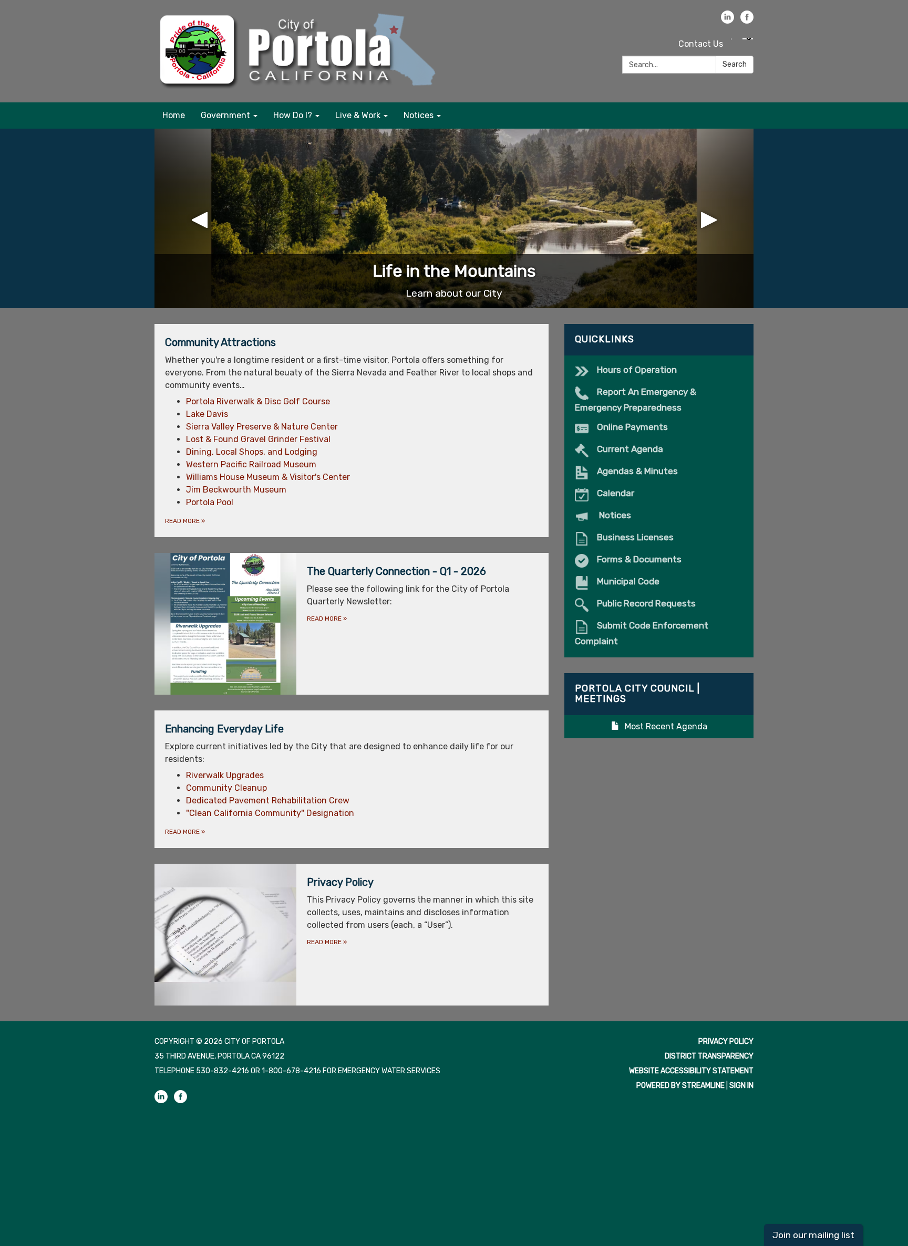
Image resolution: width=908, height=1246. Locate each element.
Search (735, 64)
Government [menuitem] (225, 115)
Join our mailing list (813, 1235)
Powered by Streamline (680, 1085)
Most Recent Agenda (666, 726)
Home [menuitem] (173, 115)
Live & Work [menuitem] (357, 115)
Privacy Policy (726, 1041)
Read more (185, 521)
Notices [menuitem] (419, 115)
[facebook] (747, 21)
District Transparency (709, 1056)
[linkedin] (727, 21)
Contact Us (700, 44)
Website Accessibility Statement (691, 1070)
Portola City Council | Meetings (637, 694)
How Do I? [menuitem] (292, 115)
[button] (199, 218)
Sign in (741, 1085)
